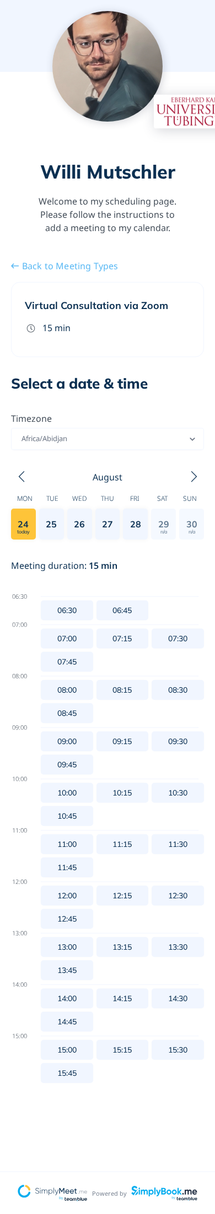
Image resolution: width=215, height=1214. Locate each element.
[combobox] (22, 439)
